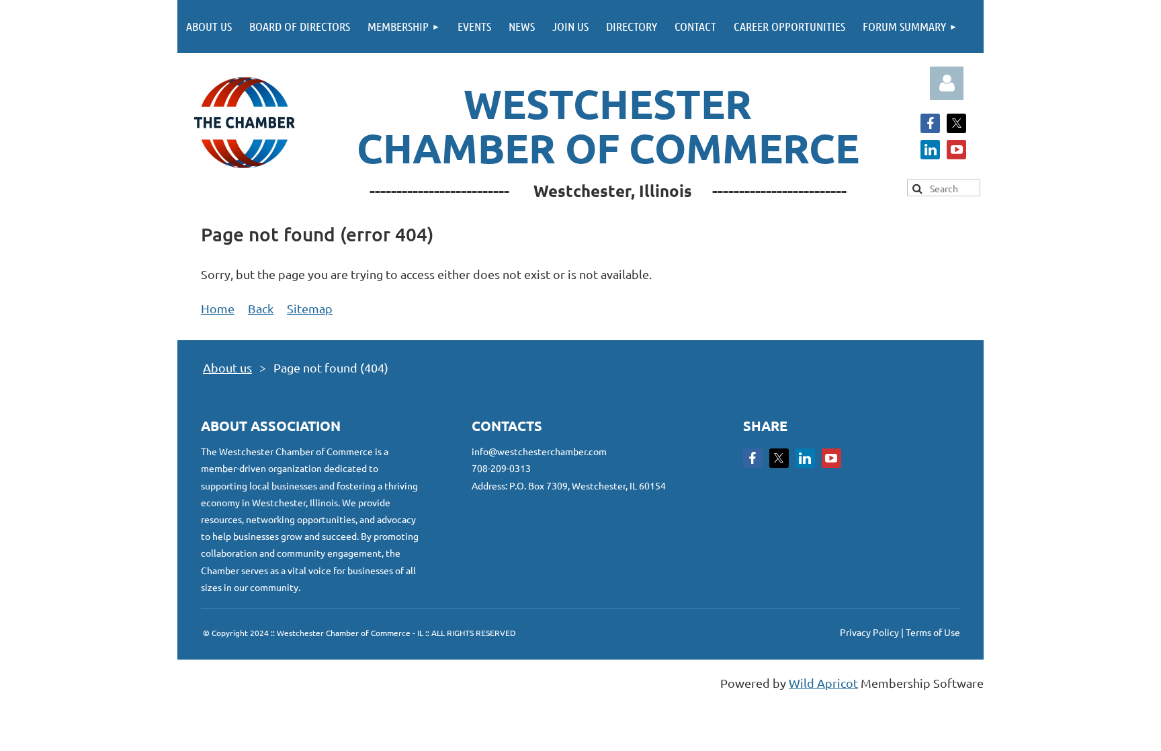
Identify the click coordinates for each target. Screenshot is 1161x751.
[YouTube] (956, 149)
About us (227, 367)
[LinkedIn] (930, 149)
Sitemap (310, 308)
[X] (956, 123)
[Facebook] (930, 123)
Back (260, 308)
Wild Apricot (823, 683)
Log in (946, 83)
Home (217, 308)
